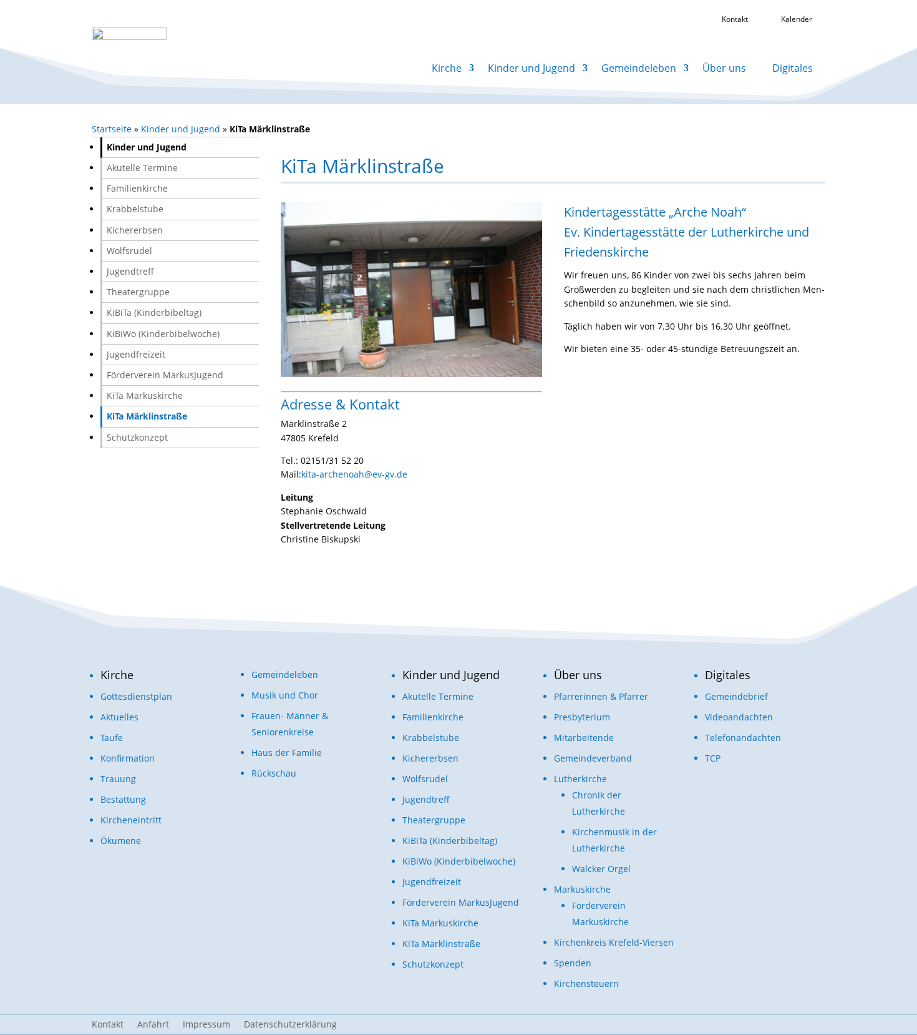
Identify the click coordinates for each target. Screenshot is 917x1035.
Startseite (112, 129)
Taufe (111, 737)
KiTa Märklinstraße (147, 416)
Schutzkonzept (137, 437)
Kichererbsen (135, 230)
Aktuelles (119, 717)
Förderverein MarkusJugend (165, 375)
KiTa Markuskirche (145, 395)
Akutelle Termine (142, 168)
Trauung (118, 779)
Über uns (724, 68)
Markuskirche (582, 889)
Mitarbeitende (584, 737)
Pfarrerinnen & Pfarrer (601, 696)
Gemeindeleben (638, 68)
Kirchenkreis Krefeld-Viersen (614, 942)
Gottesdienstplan (136, 696)
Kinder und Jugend (531, 68)
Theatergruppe (138, 292)
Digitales (792, 68)
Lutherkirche (580, 779)
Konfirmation (127, 758)
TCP (712, 758)
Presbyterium (582, 717)
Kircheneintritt (131, 820)
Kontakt (108, 1025)
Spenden (572, 963)
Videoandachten (739, 717)
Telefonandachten (743, 737)
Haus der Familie (286, 752)
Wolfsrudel (129, 251)
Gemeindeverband (593, 758)
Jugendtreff (130, 271)
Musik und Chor (284, 695)
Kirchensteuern (586, 983)
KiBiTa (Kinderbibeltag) (154, 312)
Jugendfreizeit (136, 354)
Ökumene (120, 840)
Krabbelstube (135, 209)
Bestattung (123, 799)
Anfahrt (153, 1025)
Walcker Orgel (601, 869)
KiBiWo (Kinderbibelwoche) (163, 334)
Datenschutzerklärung (290, 1025)
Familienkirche (137, 188)
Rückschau (273, 773)
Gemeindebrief (736, 696)
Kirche (447, 68)
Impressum (206, 1025)
